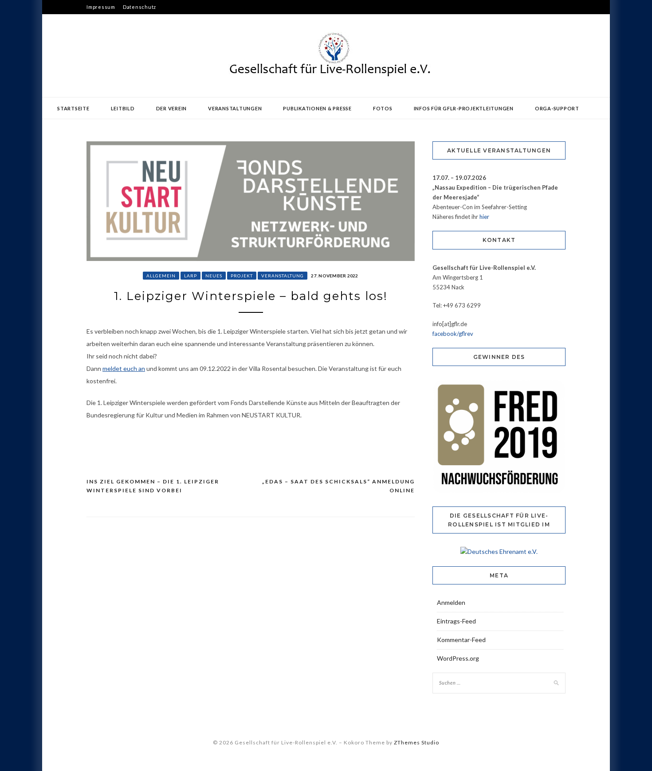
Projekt (242, 275)
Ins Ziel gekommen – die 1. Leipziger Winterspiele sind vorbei (152, 486)
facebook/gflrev (452, 333)
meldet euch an (123, 368)
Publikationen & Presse (317, 108)
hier (484, 216)
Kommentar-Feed (461, 639)
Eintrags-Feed (456, 621)
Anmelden (451, 602)
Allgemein (161, 275)
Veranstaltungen (235, 108)
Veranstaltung (282, 275)
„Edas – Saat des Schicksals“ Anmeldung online (338, 486)
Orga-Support (557, 108)
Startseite (73, 108)
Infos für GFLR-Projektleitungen (464, 108)
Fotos (383, 108)
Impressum (100, 7)
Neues (213, 275)
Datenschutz (139, 7)
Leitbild (123, 108)
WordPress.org (458, 658)
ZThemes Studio (416, 742)
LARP (190, 275)
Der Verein (171, 108)
